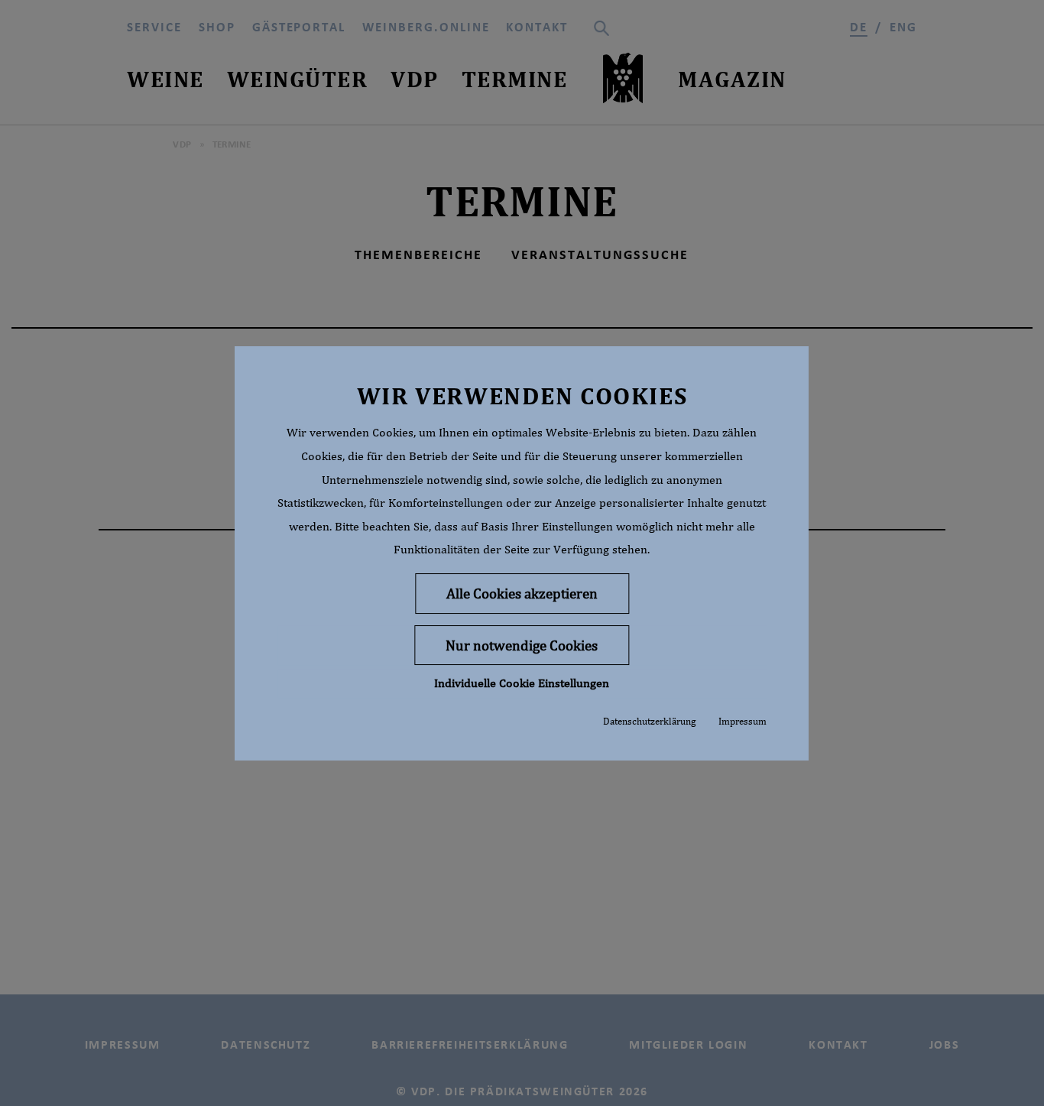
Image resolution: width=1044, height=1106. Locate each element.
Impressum (742, 721)
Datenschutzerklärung (649, 721)
